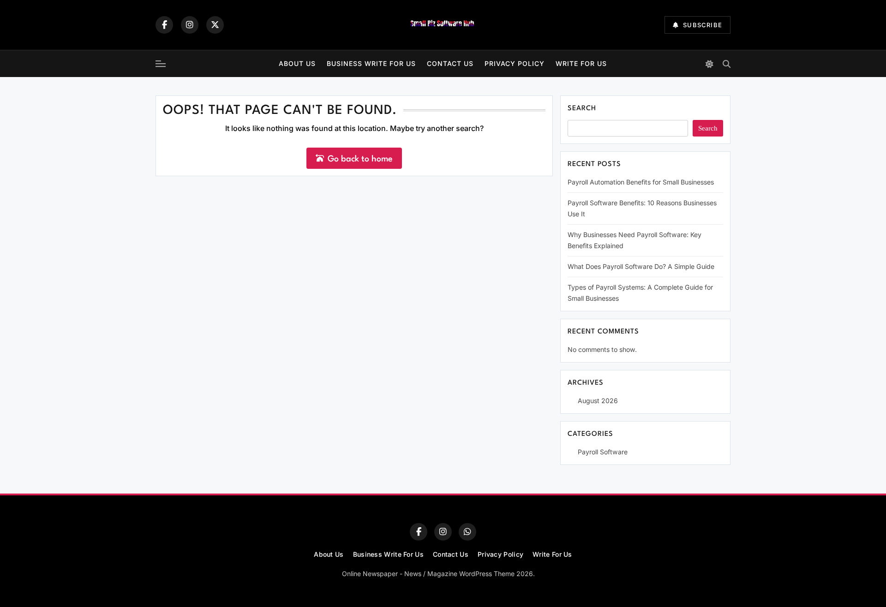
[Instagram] (189, 25)
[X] (215, 25)
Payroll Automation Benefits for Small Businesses (641, 182)
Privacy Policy (515, 63)
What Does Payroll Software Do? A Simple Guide (641, 266)
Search (582, 108)
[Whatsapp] (467, 532)
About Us (297, 63)
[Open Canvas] (161, 63)
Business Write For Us (371, 63)
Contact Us (450, 63)
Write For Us (581, 63)
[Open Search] (726, 64)
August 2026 (598, 401)
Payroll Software (603, 452)
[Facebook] (164, 25)
